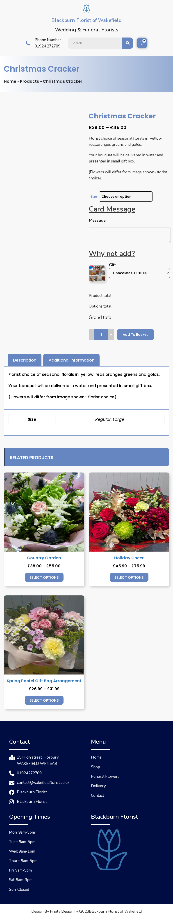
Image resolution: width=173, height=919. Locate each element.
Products (29, 81)
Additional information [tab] (71, 360)
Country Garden (44, 558)
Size (93, 196)
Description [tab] (24, 360)
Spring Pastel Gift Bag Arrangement (44, 681)
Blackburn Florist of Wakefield (86, 20)
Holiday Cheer (129, 558)
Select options (44, 577)
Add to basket (135, 334)
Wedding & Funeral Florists (86, 29)
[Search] (127, 43)
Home (10, 81)
